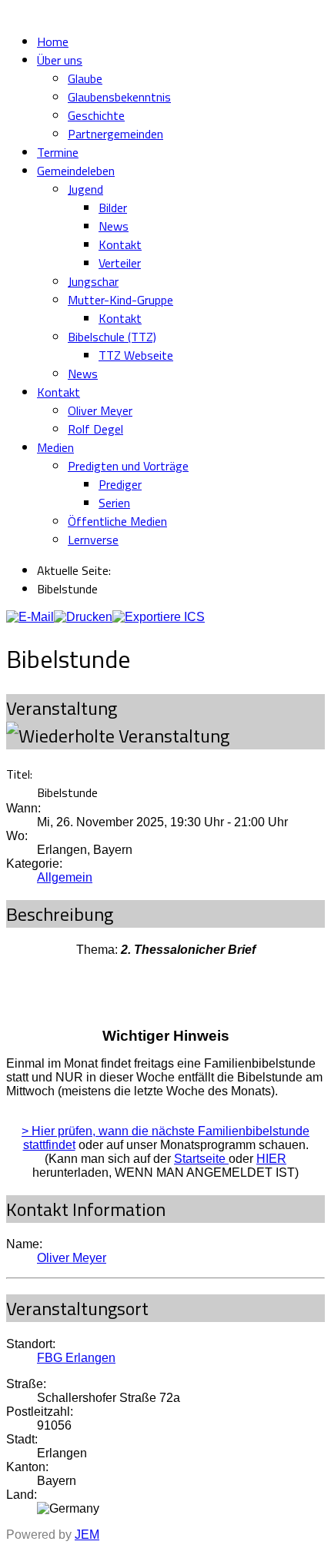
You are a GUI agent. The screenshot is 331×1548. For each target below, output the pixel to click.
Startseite (201, 1158)
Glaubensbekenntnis (119, 97)
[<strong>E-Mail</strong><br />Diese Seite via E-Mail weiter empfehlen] (30, 616)
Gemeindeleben (76, 170)
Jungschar (93, 281)
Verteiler (120, 263)
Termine (58, 152)
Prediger (120, 484)
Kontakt (120, 244)
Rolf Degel (95, 429)
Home (53, 41)
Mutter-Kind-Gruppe (120, 300)
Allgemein (64, 877)
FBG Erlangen (76, 1357)
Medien (55, 447)
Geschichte (96, 115)
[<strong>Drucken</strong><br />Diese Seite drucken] (83, 616)
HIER (271, 1158)
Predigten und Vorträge (128, 466)
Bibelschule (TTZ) (112, 336)
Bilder (113, 207)
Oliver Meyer (100, 410)
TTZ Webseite (136, 355)
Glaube (85, 78)
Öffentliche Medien (117, 521)
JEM (87, 1534)
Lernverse (93, 539)
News (114, 226)
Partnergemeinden (115, 134)
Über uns (59, 60)
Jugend (85, 189)
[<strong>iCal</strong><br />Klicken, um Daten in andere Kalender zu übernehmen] (158, 616)
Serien (114, 502)
